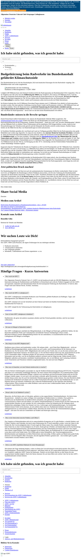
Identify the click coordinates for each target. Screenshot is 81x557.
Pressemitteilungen (10, 532)
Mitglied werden (10, 18)
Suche (7, 48)
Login (6, 43)
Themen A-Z (9, 490)
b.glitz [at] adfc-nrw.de (12, 226)
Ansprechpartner (10, 534)
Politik (7, 34)
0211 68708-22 (10, 228)
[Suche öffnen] (3, 27)
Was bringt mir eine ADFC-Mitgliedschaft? (17, 343)
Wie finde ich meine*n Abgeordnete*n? (13, 206)
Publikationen (9, 507)
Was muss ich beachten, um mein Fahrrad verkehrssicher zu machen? (26, 367)
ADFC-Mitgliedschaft (11, 520)
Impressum (8, 546)
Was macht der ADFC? (12, 276)
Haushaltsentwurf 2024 (49, 136)
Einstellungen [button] (11, 10)
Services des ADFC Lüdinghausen (15, 497)
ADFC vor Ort (9, 504)
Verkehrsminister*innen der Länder (12, 120)
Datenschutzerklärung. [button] (13, 9)
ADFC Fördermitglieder (12, 513)
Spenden (7, 20)
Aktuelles (8, 30)
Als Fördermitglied (10, 525)
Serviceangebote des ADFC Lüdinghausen (18, 495)
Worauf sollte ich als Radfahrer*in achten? (18, 392)
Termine (7, 479)
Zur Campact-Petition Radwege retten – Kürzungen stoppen (19, 210)
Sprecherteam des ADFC (12, 509)
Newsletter (8, 22)
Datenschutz (8, 548)
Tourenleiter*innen (10, 511)
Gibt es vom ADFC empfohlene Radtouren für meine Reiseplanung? (25, 445)
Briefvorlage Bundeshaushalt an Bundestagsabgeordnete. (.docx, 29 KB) (23, 205)
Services (7, 37)
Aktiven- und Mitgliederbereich (14, 539)
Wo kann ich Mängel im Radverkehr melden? (18, 327)
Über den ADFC (10, 502)
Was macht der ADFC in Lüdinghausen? (17, 293)
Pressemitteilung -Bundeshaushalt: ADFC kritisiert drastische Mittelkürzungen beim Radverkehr (31, 208)
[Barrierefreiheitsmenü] (1, 27)
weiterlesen (8, 289)
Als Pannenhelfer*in (11, 527)
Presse (7, 41)
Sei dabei (7, 39)
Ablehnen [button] (4, 10)
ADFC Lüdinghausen (11, 36)
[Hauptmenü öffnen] (5, 27)
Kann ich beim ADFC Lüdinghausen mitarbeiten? (19, 314)
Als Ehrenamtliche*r (11, 523)
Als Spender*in (9, 521)
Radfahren (8, 32)
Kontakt (7, 514)
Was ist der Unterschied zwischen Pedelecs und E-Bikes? (22, 418)
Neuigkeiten (8, 478)
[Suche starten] (3, 61)
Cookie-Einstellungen (11, 550)
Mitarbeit (7, 506)
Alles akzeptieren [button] (20, 10)
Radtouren (8, 481)
